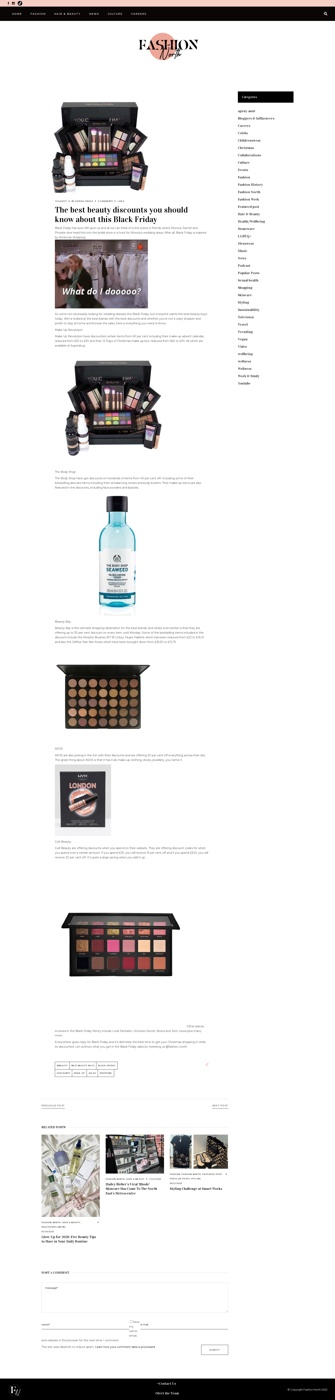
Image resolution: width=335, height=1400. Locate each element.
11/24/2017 (61, 201)
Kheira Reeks (84, 201)
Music (242, 251)
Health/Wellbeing (53, 1227)
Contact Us (167, 1383)
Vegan (243, 339)
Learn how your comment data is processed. (125, 1347)
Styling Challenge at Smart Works (196, 1189)
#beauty (62, 1065)
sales (92, 1073)
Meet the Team (167, 1393)
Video (242, 346)
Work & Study (248, 376)
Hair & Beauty (71, 1222)
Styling (196, 1178)
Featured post (212, 1174)
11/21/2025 (155, 1179)
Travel (243, 324)
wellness (244, 361)
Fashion (175, 1174)
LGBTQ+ (244, 236)
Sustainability (249, 310)
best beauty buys (82, 1065)
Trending (245, 332)
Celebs (243, 133)
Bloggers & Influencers (256, 118)
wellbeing (245, 354)
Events (243, 170)
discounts (63, 1073)
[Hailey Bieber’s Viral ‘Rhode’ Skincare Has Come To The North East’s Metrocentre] (135, 1154)
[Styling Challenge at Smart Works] (199, 1152)
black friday (106, 1065)
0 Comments (105, 201)
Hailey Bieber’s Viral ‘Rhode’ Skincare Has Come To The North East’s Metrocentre (131, 1188)
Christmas (246, 148)
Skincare (245, 295)
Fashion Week (248, 199)
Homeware (246, 229)
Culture (244, 162)
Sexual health (248, 280)
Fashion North (51, 1222)
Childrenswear (249, 140)
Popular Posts (180, 1178)
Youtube (244, 383)
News (242, 258)
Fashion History (250, 184)
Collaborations (249, 155)
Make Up (79, 1073)
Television (246, 317)
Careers (244, 126)
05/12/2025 (176, 1183)
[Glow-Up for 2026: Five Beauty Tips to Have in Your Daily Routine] (70, 1176)
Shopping (106, 1073)
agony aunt (246, 111)
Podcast (244, 265)
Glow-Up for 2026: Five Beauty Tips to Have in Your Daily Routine (68, 1239)
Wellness (244, 369)
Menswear (246, 243)
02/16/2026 (47, 1231)
